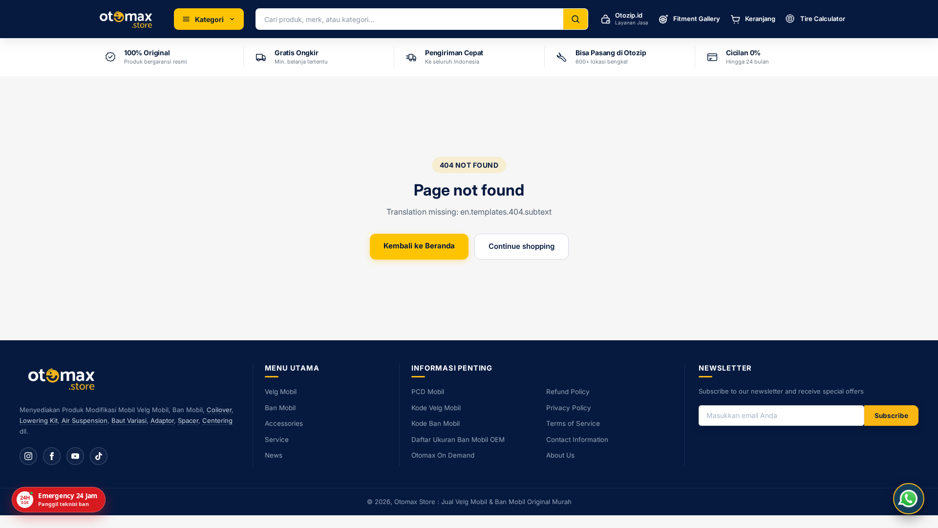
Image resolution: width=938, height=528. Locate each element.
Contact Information (577, 439)
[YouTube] (75, 456)
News (273, 455)
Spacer (188, 420)
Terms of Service (573, 423)
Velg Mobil (281, 392)
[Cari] (575, 19)
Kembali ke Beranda (419, 245)
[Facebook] (52, 456)
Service (277, 439)
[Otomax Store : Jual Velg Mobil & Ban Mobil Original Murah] (127, 19)
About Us (560, 455)
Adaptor (162, 420)
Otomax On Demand (442, 455)
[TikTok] (98, 456)
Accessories (284, 423)
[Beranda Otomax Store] (63, 379)
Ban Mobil (280, 408)
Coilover (219, 410)
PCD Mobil (427, 392)
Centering (217, 420)
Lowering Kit (39, 420)
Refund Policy (568, 392)
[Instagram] (28, 456)
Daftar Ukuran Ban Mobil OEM (458, 439)
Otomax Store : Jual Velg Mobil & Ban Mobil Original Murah (483, 502)
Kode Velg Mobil (436, 408)
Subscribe (891, 415)
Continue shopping (521, 246)
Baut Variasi (129, 420)
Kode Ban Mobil (435, 423)
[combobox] (409, 19)
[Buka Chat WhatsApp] (908, 498)
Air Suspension (84, 420)
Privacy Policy (568, 408)
